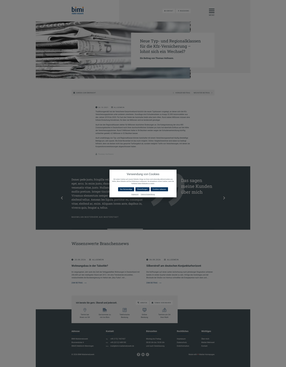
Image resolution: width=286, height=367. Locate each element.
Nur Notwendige (126, 189)
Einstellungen (142, 189)
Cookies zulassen (159, 189)
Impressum (135, 194)
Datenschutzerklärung (148, 194)
